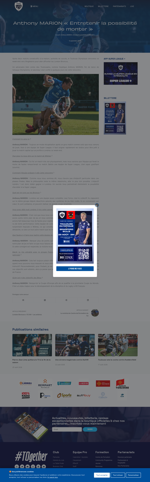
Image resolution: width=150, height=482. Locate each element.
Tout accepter (102, 475)
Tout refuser (118, 475)
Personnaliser (133, 475)
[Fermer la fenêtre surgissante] (96, 205)
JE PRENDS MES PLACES (75, 268)
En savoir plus (53, 477)
